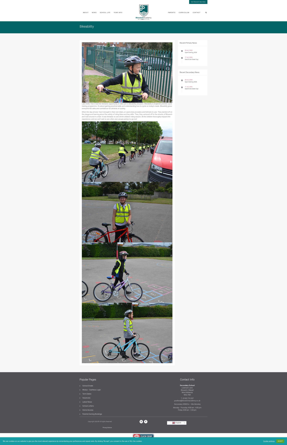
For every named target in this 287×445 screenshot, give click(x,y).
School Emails (87, 386)
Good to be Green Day (191, 59)
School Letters (88, 406)
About (86, 12)
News (94, 12)
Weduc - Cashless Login (91, 390)
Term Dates (86, 394)
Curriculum (184, 12)
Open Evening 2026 (191, 52)
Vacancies (86, 398)
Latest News (87, 402)
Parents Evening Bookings (92, 414)
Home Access (87, 410)
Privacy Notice (107, 427)
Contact (196, 12)
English (178, 423)
